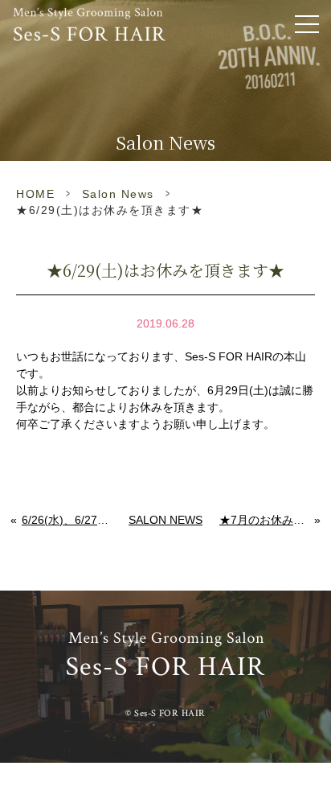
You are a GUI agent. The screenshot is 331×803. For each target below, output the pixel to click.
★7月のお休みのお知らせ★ (267, 519)
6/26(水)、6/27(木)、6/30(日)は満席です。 (67, 519)
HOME (35, 193)
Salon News (118, 193)
